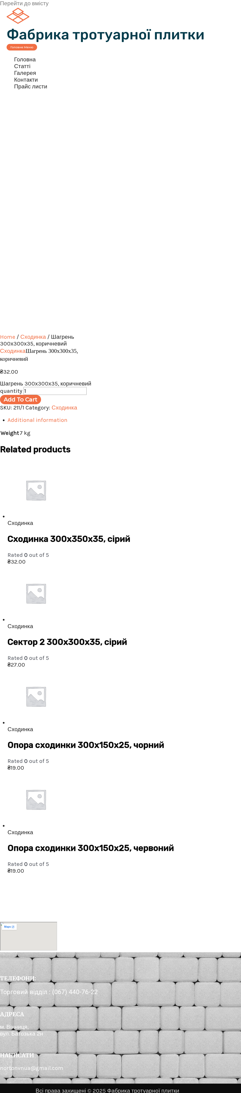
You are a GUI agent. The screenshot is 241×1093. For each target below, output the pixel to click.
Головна (25, 59)
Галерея (25, 73)
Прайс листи (30, 86)
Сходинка (33, 336)
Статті (22, 66)
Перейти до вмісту (24, 3)
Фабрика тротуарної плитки (105, 34)
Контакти (26, 79)
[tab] (120, 420)
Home (7, 336)
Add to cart (20, 399)
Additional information (37, 420)
